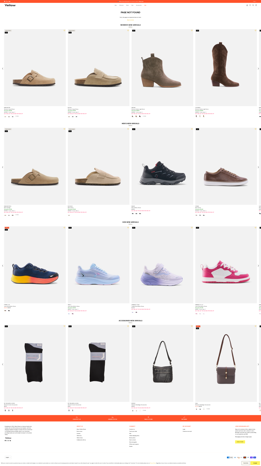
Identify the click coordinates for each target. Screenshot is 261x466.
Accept (255, 463)
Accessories (139, 5)
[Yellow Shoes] (10, 5)
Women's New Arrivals (130, 25)
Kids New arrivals (130, 222)
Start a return (132, 440)
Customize (245, 463)
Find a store (79, 431)
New (116, 5)
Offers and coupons (134, 444)
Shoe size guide (133, 442)
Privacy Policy (153, 463)
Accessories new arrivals (130, 320)
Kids (132, 5)
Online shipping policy (134, 435)
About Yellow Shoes (81, 429)
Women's (121, 5)
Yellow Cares (80, 437)
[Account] (247, 5)
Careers (78, 433)
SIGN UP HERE (240, 441)
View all (130, 27)
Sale (145, 5)
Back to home (130, 20)
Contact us (132, 429)
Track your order (133, 431)
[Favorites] (250, 5)
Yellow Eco (79, 435)
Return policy (132, 437)
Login (184, 429)
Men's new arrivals (130, 123)
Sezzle (130, 446)
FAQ (130, 433)
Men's (127, 5)
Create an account (187, 431)
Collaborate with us (81, 440)
